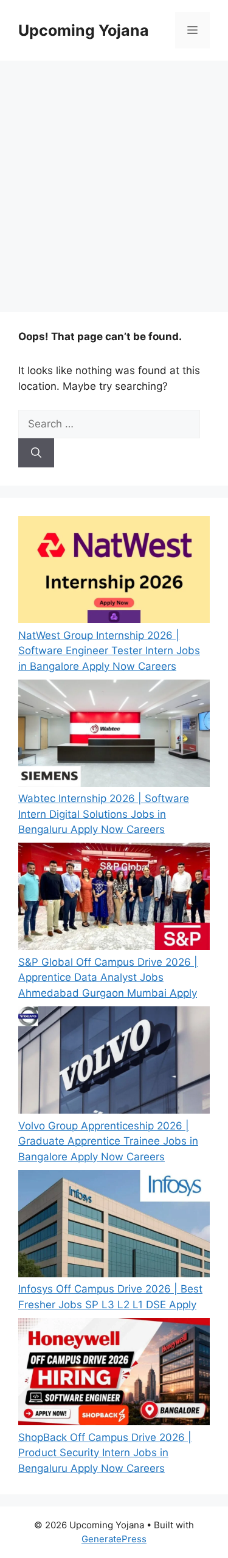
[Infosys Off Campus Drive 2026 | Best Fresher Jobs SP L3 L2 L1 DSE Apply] (114, 1226)
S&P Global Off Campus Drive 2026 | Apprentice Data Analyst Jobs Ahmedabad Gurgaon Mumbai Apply (108, 977)
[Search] (36, 452)
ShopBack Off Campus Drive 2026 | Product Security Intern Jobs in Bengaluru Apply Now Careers (105, 1452)
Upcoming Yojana (83, 30)
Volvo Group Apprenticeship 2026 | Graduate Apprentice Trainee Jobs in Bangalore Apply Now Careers (108, 1141)
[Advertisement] (114, 180)
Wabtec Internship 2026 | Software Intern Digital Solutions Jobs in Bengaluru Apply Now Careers (103, 813)
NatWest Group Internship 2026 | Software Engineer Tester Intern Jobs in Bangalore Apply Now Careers (109, 650)
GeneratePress (114, 1539)
